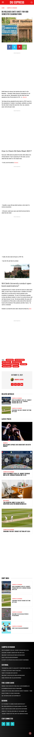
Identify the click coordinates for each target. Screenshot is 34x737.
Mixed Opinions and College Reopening (11, 677)
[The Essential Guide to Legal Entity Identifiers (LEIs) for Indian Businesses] (17, 489)
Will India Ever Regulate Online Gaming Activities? (14, 706)
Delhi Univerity (6, 362)
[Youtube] (21, 384)
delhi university (17, 362)
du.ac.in (24, 97)
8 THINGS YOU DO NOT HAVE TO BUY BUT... (12, 670)
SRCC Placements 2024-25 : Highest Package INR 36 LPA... (15, 650)
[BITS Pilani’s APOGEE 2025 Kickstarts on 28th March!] (17, 431)
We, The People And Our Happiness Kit (11, 695)
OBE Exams (23, 364)
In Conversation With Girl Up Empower (12, 688)
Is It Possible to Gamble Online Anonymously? (13, 704)
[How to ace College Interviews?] (6, 627)
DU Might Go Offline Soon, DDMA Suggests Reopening (15, 660)
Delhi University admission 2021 (10, 364)
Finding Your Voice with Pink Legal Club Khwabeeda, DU (16, 686)
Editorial (6, 500)
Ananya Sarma (19, 379)
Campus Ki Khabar (12, 8)
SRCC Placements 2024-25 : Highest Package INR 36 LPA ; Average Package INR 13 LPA (22, 401)
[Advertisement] (17, 71)
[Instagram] (15, 384)
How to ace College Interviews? (20, 628)
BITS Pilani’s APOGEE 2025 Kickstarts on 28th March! (17, 445)
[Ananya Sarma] (12, 379)
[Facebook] (9, 47)
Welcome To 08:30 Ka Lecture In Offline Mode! (20, 614)
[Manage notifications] (30, 733)
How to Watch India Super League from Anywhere (14, 708)
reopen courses (7, 366)
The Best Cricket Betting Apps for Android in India (15, 713)
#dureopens (10, 360)
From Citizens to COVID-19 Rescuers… (11, 693)
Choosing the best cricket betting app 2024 (21, 410)
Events (5, 443)
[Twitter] (14, 47)
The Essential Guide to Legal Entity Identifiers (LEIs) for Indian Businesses (14, 503)
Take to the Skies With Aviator (9, 673)
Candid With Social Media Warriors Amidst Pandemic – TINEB (17, 690)
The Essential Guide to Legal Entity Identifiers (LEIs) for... (16, 668)
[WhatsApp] (24, 47)
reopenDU (15, 366)
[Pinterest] (19, 47)
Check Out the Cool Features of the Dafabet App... (14, 711)
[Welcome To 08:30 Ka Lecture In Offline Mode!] (6, 614)
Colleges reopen (20, 360)
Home (3, 8)
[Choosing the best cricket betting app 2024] (6, 410)
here (30, 308)
